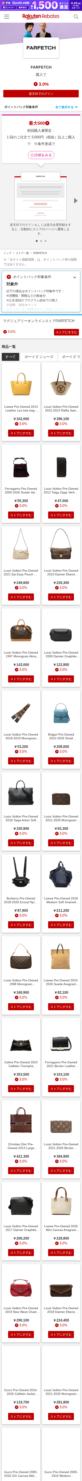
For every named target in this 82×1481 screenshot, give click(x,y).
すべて (10, 357)
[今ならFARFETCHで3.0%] (41, 34)
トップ (7, 253)
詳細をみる (43, 155)
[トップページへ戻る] (41, 16)
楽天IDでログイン (41, 93)
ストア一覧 (22, 253)
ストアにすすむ (66, 332)
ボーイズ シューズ (38, 357)
